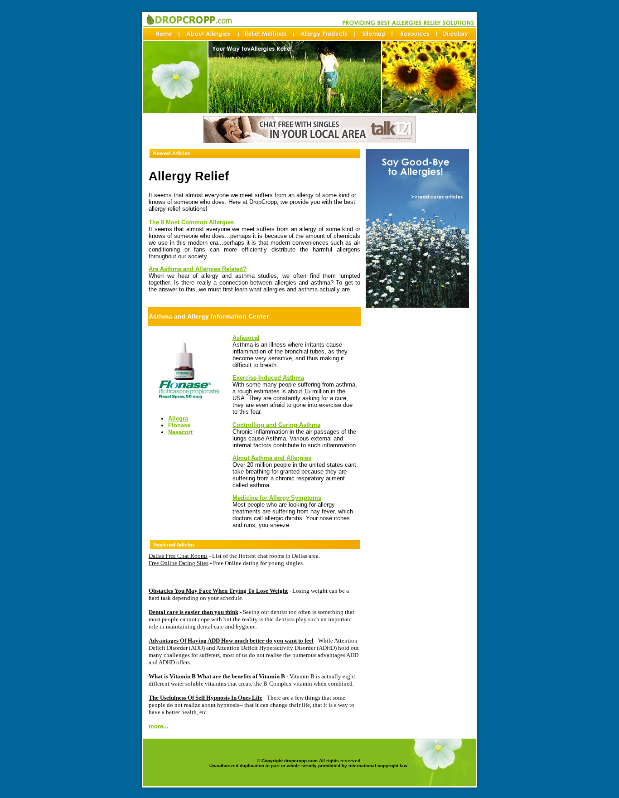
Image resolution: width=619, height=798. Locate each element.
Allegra (178, 418)
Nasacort (180, 432)
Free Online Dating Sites (178, 563)
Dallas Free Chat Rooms (178, 555)
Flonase (179, 425)
